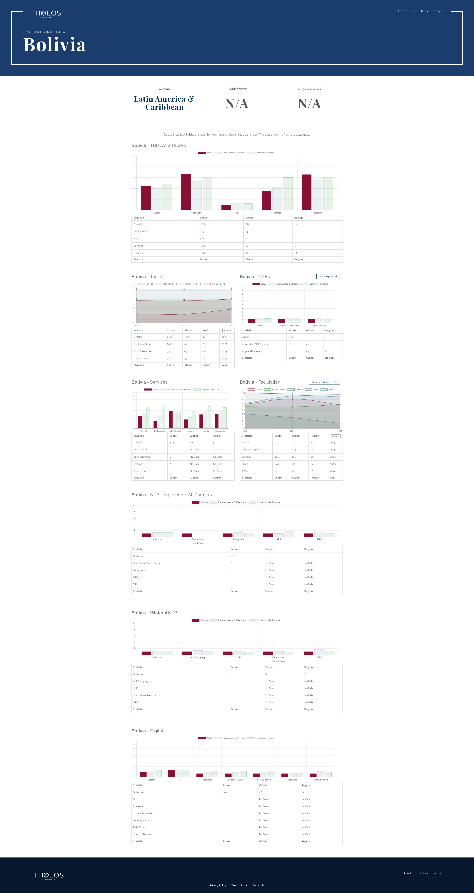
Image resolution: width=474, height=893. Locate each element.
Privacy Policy (218, 885)
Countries (420, 11)
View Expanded (328, 276)
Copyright (258, 885)
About (402, 11)
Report (439, 11)
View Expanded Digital (324, 382)
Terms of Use (239, 885)
